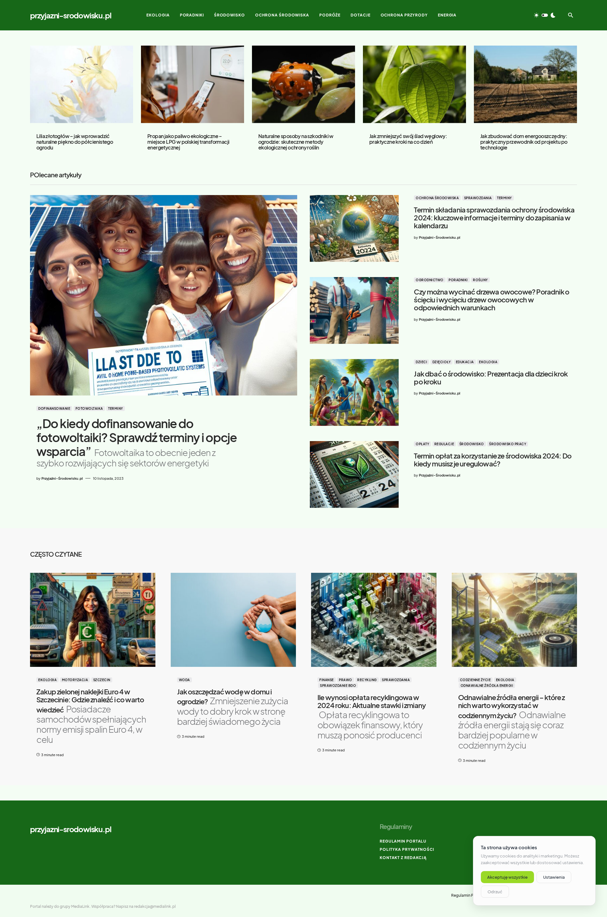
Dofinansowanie (54, 408)
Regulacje (444, 444)
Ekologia (488, 362)
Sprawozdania (478, 198)
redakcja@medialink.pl (155, 906)
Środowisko (471, 444)
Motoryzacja (75, 680)
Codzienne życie (475, 680)
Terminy (115, 408)
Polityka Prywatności (407, 849)
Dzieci (421, 362)
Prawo (345, 680)
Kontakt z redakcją (403, 857)
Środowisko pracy (507, 444)
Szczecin (101, 680)
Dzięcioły (441, 362)
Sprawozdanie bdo (338, 685)
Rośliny (480, 280)
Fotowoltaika (89, 408)
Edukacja (465, 362)
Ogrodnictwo (430, 280)
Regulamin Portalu (403, 841)
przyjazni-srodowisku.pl (70, 15)
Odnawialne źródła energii (487, 685)
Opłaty (422, 444)
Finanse (326, 680)
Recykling (367, 680)
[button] (544, 15)
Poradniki (458, 280)
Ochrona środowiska (437, 198)
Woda (184, 680)
